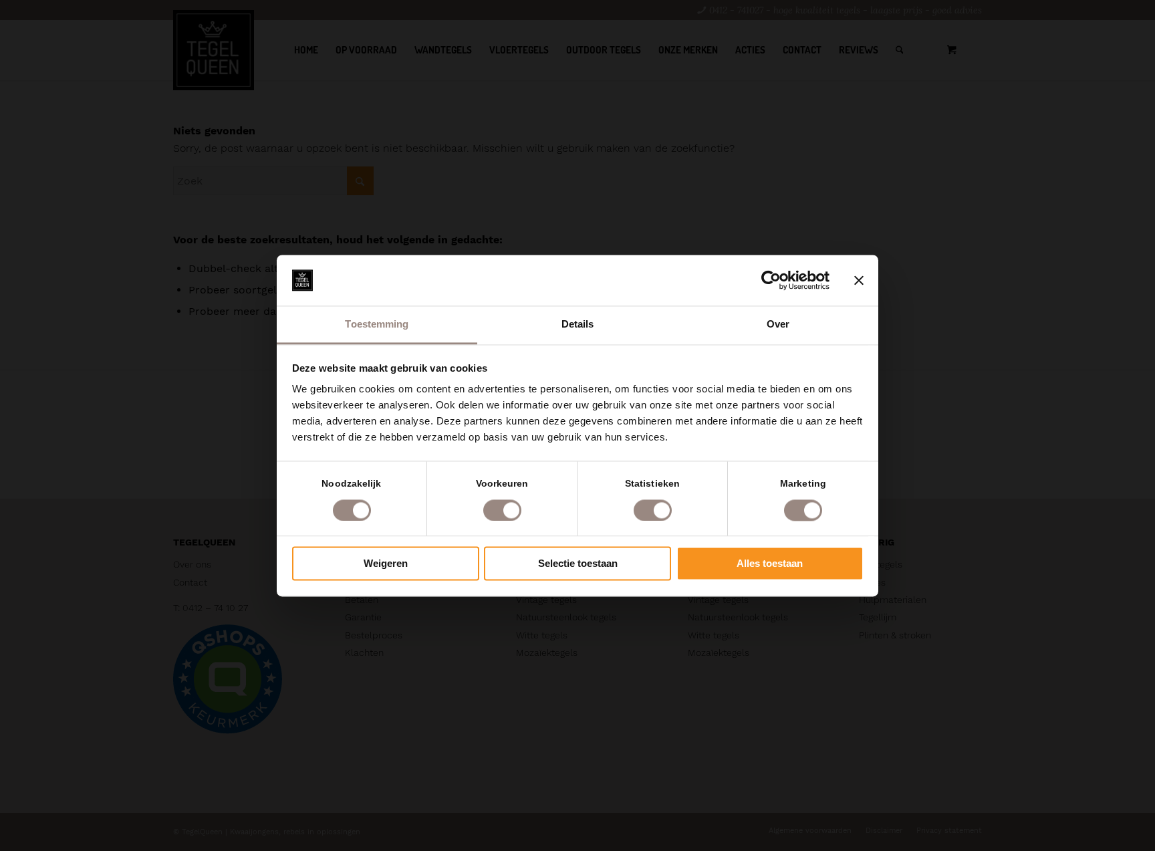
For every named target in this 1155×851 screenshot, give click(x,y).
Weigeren (386, 564)
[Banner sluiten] (859, 280)
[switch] (502, 510)
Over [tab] (778, 324)
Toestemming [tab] (376, 324)
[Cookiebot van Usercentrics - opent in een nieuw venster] (771, 280)
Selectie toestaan (578, 564)
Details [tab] (577, 324)
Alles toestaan (770, 564)
